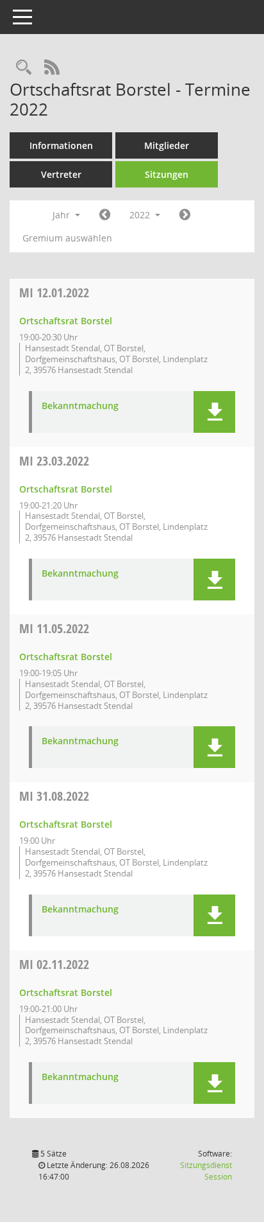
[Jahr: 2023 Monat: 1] (185, 215)
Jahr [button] (62, 215)
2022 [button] (141, 215)
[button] (214, 412)
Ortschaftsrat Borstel (65, 321)
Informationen (61, 145)
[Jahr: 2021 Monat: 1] (105, 215)
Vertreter (61, 174)
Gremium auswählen (67, 238)
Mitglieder (166, 145)
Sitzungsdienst (206, 1171)
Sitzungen (166, 174)
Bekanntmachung (80, 406)
